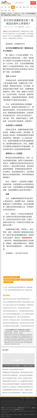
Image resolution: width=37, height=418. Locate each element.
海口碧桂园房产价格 (27, 341)
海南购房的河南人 (13, 401)
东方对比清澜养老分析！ (11, 277)
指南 (24, 7)
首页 (2, 7)
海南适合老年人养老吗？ (11, 279)
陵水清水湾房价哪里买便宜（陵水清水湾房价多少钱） (19, 323)
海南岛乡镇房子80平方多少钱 (11, 334)
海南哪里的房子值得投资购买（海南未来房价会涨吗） (18, 372)
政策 (17, 7)
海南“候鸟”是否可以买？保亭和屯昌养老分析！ (17, 299)
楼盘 (13, 7)
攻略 (20, 7)
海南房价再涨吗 (22, 404)
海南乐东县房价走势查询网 (16, 406)
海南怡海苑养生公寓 (16, 336)
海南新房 (15, 414)
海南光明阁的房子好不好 (25, 406)
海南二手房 (26, 414)
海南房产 (9, 13)
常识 (9, 10)
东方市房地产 (8, 282)
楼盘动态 (17, 13)
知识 (28, 7)
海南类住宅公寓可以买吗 (7, 404)
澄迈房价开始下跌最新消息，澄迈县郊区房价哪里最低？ (18, 375)
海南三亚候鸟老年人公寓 (13, 344)
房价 (9, 7)
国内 (2, 10)
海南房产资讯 (28, 407)
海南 (23, 13)
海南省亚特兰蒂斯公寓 (25, 337)
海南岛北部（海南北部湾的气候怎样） (13, 369)
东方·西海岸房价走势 (22, 402)
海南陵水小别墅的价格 (5, 401)
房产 (5, 7)
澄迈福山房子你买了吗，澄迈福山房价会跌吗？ (17, 308)
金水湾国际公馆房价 (15, 404)
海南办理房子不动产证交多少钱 (12, 342)
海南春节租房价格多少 (16, 341)
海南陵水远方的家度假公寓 (13, 337)
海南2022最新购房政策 (19, 339)
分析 (31, 7)
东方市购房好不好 (26, 279)
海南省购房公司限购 (24, 334)
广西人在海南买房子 (8, 402)
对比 (35, 7)
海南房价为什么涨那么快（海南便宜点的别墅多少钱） (18, 387)
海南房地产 (28, 398)
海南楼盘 (7, 414)
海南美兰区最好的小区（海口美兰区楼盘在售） (17, 317)
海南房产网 (21, 27)
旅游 (5, 10)
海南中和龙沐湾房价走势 (21, 401)
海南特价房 (8, 416)
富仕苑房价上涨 (15, 402)
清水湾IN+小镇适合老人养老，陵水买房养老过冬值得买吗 (20, 320)
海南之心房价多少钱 (29, 404)
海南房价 (33, 398)
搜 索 (33, 3)
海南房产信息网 (32, 414)
